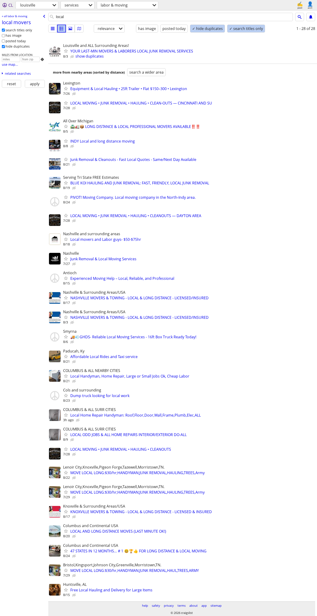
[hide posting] (72, 57)
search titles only (19, 30)
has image (14, 35)
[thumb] (61, 29)
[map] (79, 29)
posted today (16, 41)
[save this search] (310, 17)
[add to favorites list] (66, 51)
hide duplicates (18, 46)
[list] (52, 29)
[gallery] (70, 29)
